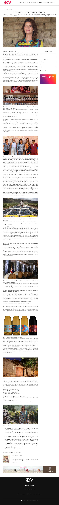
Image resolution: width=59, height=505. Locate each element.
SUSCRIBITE (46, 2)
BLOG (24, 2)
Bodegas (7, 9)
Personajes (10, 9)
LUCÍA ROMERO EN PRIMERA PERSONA (29, 12)
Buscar (41, 70)
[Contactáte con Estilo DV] (33, 485)
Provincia (42, 64)
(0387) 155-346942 (31, 489)
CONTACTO (52, 2)
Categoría (42, 59)
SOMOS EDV (34, 2)
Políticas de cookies (21, 493)
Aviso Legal (39, 493)
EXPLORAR (48, 81)
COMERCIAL (40, 2)
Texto (41, 54)
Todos (46, 70)
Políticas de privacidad (31, 493)
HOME (21, 2)
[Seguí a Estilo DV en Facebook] (28, 485)
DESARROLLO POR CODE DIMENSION (31, 500)
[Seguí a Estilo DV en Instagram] (26, 485)
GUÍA (28, 2)
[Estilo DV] (7, 2)
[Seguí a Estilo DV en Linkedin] (31, 485)
